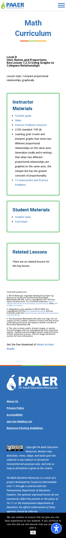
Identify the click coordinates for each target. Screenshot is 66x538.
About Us (12, 401)
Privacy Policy (15, 408)
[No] (61, 525)
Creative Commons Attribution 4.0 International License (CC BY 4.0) (30, 302)
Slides (18, 120)
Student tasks (23, 217)
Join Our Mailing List (19, 421)
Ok (33, 532)
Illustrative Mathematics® (35, 311)
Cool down (21, 221)
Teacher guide (23, 115)
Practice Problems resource (31, 125)
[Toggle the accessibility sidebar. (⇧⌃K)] (56, 528)
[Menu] (61, 5)
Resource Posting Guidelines (25, 428)
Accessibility (15, 414)
